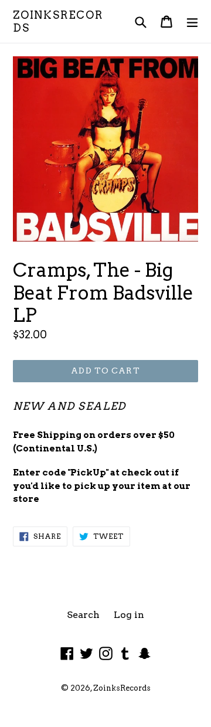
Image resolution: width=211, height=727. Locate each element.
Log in (129, 614)
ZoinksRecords (58, 21)
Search (83, 614)
